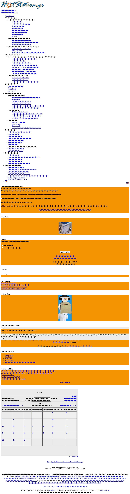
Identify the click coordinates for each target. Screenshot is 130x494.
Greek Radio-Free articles (8, 283)
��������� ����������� (20, 362)
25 (66, 433)
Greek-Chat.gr (9, 360)
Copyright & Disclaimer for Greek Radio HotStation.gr (65, 462)
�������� (70, 400)
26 (3, 440)
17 (52, 426)
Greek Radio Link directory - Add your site (14, 287)
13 (13, 426)
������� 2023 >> (68, 405)
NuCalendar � (73, 456)
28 (24, 440)
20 (13, 433)
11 (66, 419)
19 (3, 433)
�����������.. (61, 342)
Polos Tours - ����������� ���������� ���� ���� (29, 371)
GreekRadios (8, 357)
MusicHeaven (9, 355)
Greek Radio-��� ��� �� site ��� (15, 285)
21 (24, 433)
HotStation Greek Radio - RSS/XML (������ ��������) (36, 476)
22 (32, 433)
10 (52, 419)
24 (52, 433)
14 (24, 426)
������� (73, 346)
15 (32, 426)
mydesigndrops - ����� (11, 377)
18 (66, 426)
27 (13, 440)
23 (43, 433)
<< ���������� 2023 (12, 405)
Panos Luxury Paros (8, 375)
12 (3, 426)
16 (43, 426)
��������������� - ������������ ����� (27, 373)
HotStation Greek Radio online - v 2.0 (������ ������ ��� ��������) (47, 479)
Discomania (8, 358)
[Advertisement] (39, 450)
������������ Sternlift (13, 379)
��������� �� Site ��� (13, 289)
